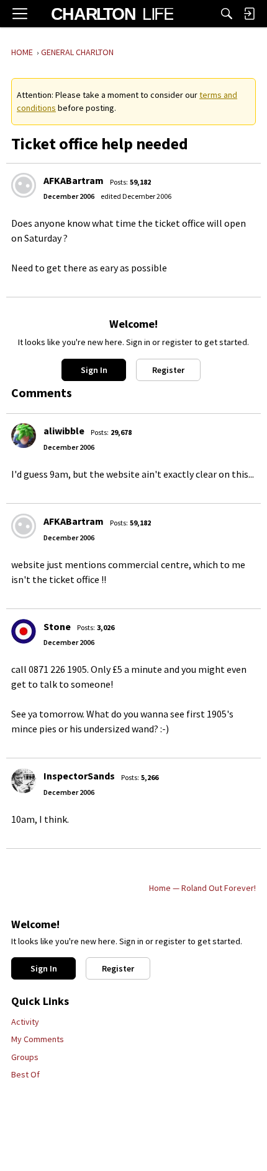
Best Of (25, 1074)
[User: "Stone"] (23, 631)
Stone (57, 626)
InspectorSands (79, 776)
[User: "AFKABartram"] (23, 185)
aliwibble (63, 430)
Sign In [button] (94, 369)
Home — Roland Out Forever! (202, 887)
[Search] (226, 13)
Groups (24, 1057)
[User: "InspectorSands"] (23, 780)
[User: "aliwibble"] (23, 435)
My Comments (37, 1039)
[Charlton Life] (112, 13)
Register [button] (168, 369)
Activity (25, 1021)
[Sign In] (249, 13)
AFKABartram (73, 180)
